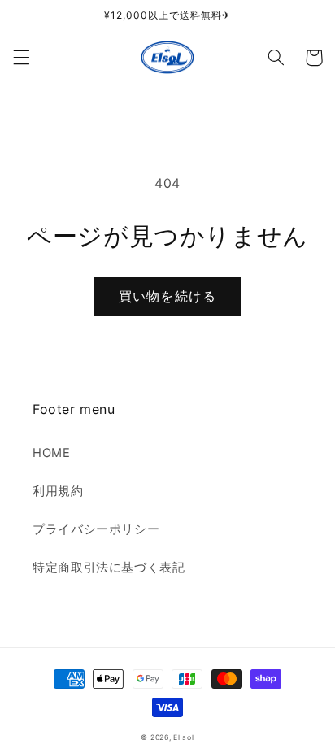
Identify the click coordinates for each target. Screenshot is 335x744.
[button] (21, 57)
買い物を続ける (167, 296)
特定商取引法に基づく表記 (109, 567)
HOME (52, 453)
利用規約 (58, 491)
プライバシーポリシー (96, 529)
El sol (183, 737)
